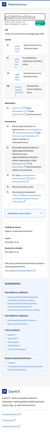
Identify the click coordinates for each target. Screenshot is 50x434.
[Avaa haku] (40, 4)
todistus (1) (18, 108)
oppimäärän (19, 114)
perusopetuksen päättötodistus (22, 320)
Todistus (17, 195)
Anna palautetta (22, 414)
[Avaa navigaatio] (45, 4)
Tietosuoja (21, 420)
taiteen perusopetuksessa (25, 136)
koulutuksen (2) (20, 111)
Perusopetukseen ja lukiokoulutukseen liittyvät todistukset (26, 198)
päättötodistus (17, 49)
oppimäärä (12, 338)
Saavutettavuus (25, 426)
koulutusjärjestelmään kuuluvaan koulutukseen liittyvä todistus (22, 299)
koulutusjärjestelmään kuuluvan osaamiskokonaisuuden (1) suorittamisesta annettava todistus (23, 306)
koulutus (11, 334)
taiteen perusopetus (16, 349)
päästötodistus (17, 62)
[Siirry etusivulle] (19, 4)
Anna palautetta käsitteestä (25, 270)
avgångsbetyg (17, 77)
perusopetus (13, 342)
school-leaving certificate (19, 91)
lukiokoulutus (13, 345)
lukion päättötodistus (17, 323)
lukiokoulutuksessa (26, 132)
